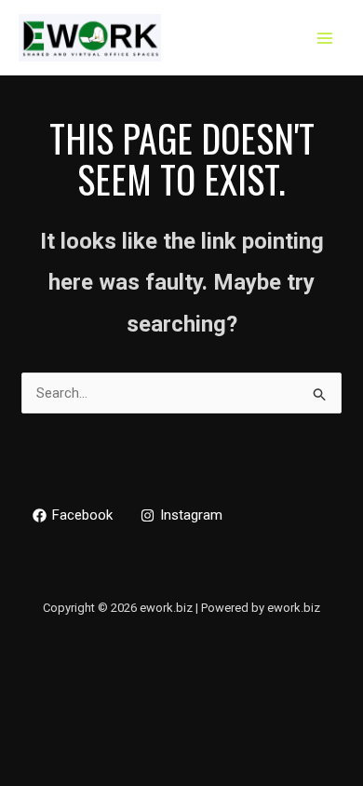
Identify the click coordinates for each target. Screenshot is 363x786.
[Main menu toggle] (325, 38)
